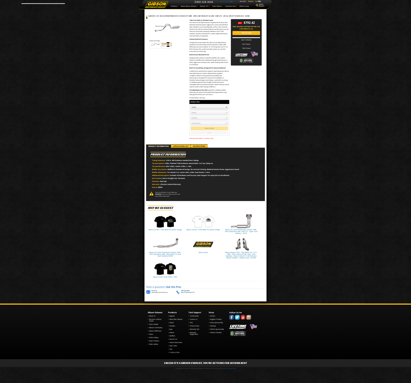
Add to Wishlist (246, 40)
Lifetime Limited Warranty (170, 184)
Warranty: (156, 184)
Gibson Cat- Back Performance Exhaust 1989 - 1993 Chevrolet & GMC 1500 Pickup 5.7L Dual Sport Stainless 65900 (165, 254)
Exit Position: (157, 178)
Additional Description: (161, 175)
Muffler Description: (160, 169)
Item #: (155, 187)
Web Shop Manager (230, 368)
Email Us (154, 291)
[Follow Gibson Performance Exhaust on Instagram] (248, 320)
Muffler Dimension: (159, 172)
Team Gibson (216, 6)
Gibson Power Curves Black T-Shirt (165, 277)
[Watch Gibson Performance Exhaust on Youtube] (243, 320)
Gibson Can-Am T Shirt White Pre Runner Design (203, 230)
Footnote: (156, 181)
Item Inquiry (246, 44)
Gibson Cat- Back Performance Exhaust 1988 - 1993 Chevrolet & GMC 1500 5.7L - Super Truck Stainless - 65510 (241, 231)
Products (174, 6)
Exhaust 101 (204, 6)
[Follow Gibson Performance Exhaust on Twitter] (237, 320)
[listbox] (209, 107)
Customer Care (230, 6)
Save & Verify (209, 128)
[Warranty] (241, 57)
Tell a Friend (246, 48)
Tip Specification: (159, 166)
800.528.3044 (204, 2)
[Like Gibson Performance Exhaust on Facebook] (231, 320)
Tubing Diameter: (159, 160)
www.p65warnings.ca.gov (162, 196)
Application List (180, 146)
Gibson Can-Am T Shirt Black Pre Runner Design (165, 230)
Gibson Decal (203, 252)
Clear (209, 132)
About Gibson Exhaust (188, 6)
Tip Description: (158, 163)
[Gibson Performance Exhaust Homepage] (156, 4)
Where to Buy (244, 6)
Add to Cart (246, 33)
